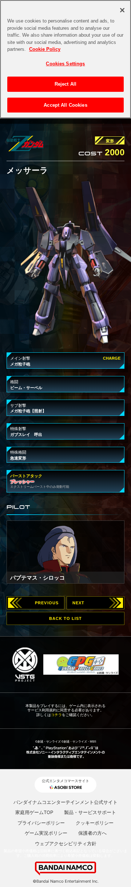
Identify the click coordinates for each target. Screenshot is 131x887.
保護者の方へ (92, 833)
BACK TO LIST (65, 618)
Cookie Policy (44, 49)
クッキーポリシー (95, 823)
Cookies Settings (65, 63)
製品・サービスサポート (90, 812)
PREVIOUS (47, 603)
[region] (65, 59)
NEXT (78, 603)
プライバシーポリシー (41, 823)
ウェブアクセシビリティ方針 (65, 843)
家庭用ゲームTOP (34, 812)
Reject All (65, 84)
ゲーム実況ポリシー (46, 833)
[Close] (122, 10)
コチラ (56, 715)
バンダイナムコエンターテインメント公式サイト (65, 802)
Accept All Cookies (65, 105)
